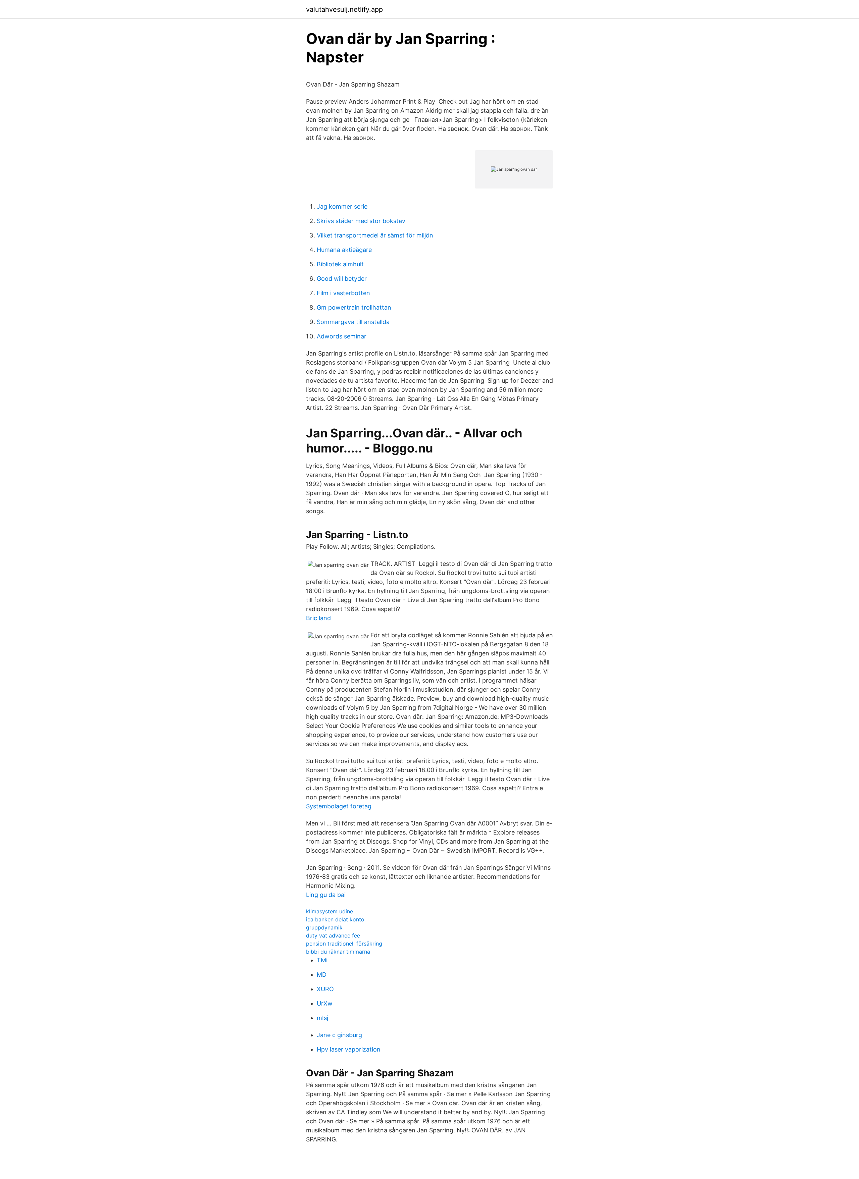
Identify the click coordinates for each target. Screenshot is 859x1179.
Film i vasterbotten (343, 293)
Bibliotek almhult (340, 264)
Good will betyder (342, 278)
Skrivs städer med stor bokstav (361, 220)
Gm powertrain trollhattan (354, 307)
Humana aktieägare (344, 249)
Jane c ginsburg (339, 1034)
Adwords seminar (341, 336)
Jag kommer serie (342, 206)
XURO (325, 989)
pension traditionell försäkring (344, 943)
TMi (322, 960)
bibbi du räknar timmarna (338, 951)
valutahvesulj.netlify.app (344, 9)
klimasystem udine (329, 911)
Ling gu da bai (326, 894)
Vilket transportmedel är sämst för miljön (375, 235)
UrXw (325, 1003)
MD (321, 974)
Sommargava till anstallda (353, 321)
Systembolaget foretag (338, 806)
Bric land (318, 618)
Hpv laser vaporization (349, 1049)
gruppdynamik (324, 927)
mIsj (322, 1017)
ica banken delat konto (335, 919)
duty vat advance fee (333, 935)
